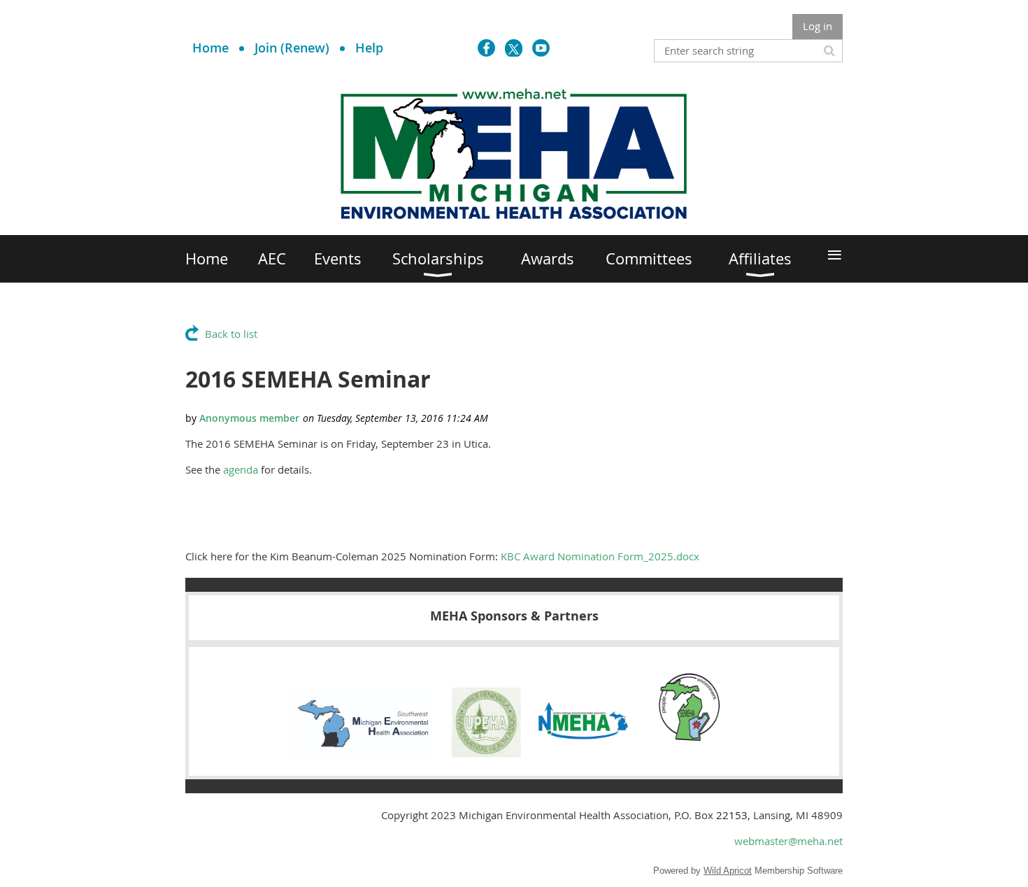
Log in (817, 26)
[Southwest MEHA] (362, 753)
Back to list (231, 334)
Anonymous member (249, 418)
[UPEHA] (486, 753)
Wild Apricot (728, 870)
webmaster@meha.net (788, 841)
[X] (513, 48)
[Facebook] (486, 48)
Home (210, 47)
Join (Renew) (292, 47)
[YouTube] (541, 48)
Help (369, 47)
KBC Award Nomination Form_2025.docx (600, 556)
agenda (240, 469)
